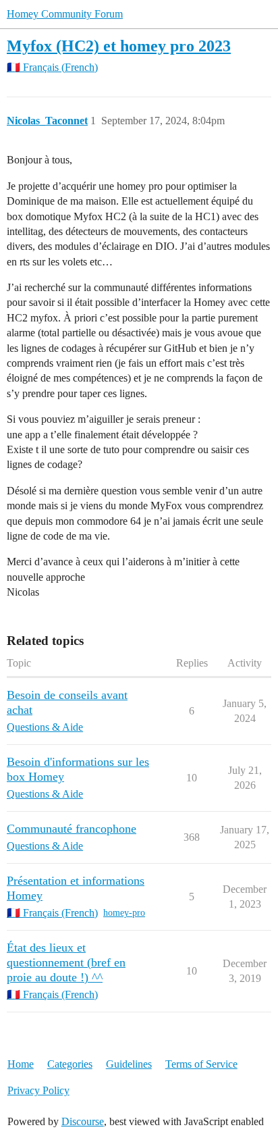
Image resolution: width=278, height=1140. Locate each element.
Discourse (82, 1121)
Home (20, 1064)
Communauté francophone (71, 828)
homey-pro (124, 913)
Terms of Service (201, 1064)
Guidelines (129, 1064)
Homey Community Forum (65, 14)
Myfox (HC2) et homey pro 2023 (119, 45)
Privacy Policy (38, 1090)
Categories (69, 1064)
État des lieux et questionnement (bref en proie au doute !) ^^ (66, 962)
